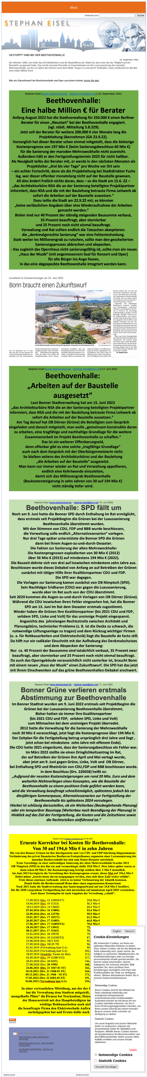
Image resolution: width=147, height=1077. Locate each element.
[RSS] (12, 1020)
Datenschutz (82, 1075)
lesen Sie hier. (91, 80)
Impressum (9, 1075)
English (117, 931)
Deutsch (129, 931)
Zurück (12, 1022)
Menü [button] (73, 7)
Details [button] (133, 1049)
